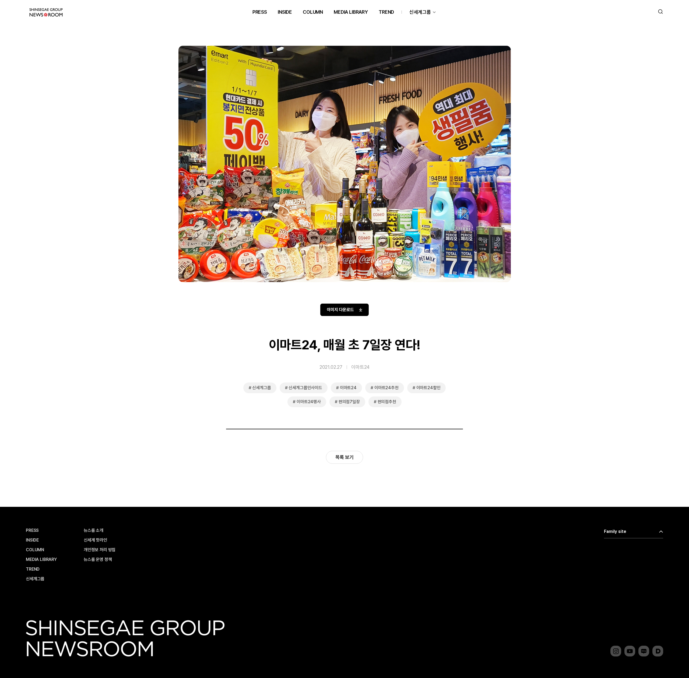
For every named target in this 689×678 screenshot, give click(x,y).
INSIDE (285, 12)
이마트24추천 (386, 387)
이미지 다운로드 (340, 309)
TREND (386, 12)
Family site (615, 531)
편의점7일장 (349, 401)
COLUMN (313, 12)
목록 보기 (344, 457)
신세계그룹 (420, 12)
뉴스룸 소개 (93, 530)
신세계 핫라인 (95, 540)
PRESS (259, 12)
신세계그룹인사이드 (305, 387)
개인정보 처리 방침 (99, 550)
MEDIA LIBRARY (351, 12)
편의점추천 (387, 401)
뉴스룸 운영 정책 (98, 559)
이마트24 (360, 367)
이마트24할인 (428, 387)
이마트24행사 (309, 401)
